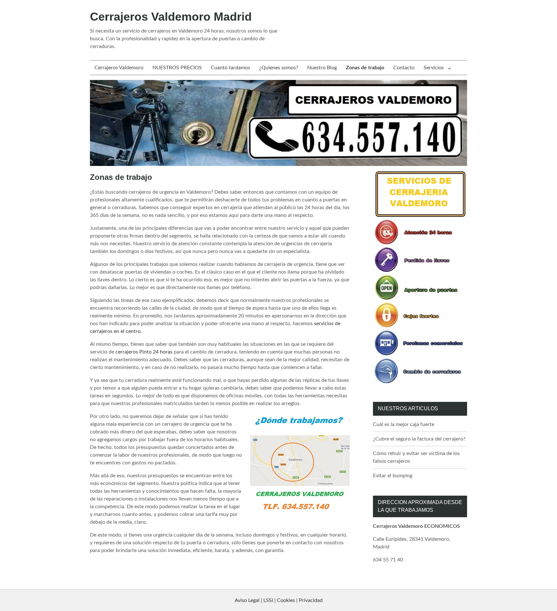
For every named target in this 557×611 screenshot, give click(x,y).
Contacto (404, 67)
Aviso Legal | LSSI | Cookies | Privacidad (279, 600)
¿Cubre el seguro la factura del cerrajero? (419, 438)
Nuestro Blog (322, 67)
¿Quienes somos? (278, 67)
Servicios (434, 67)
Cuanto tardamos (230, 67)
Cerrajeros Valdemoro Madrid (171, 16)
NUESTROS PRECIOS (177, 67)
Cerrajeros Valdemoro (118, 67)
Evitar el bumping (392, 475)
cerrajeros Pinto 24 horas (143, 351)
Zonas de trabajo (365, 67)
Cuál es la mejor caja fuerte (403, 424)
